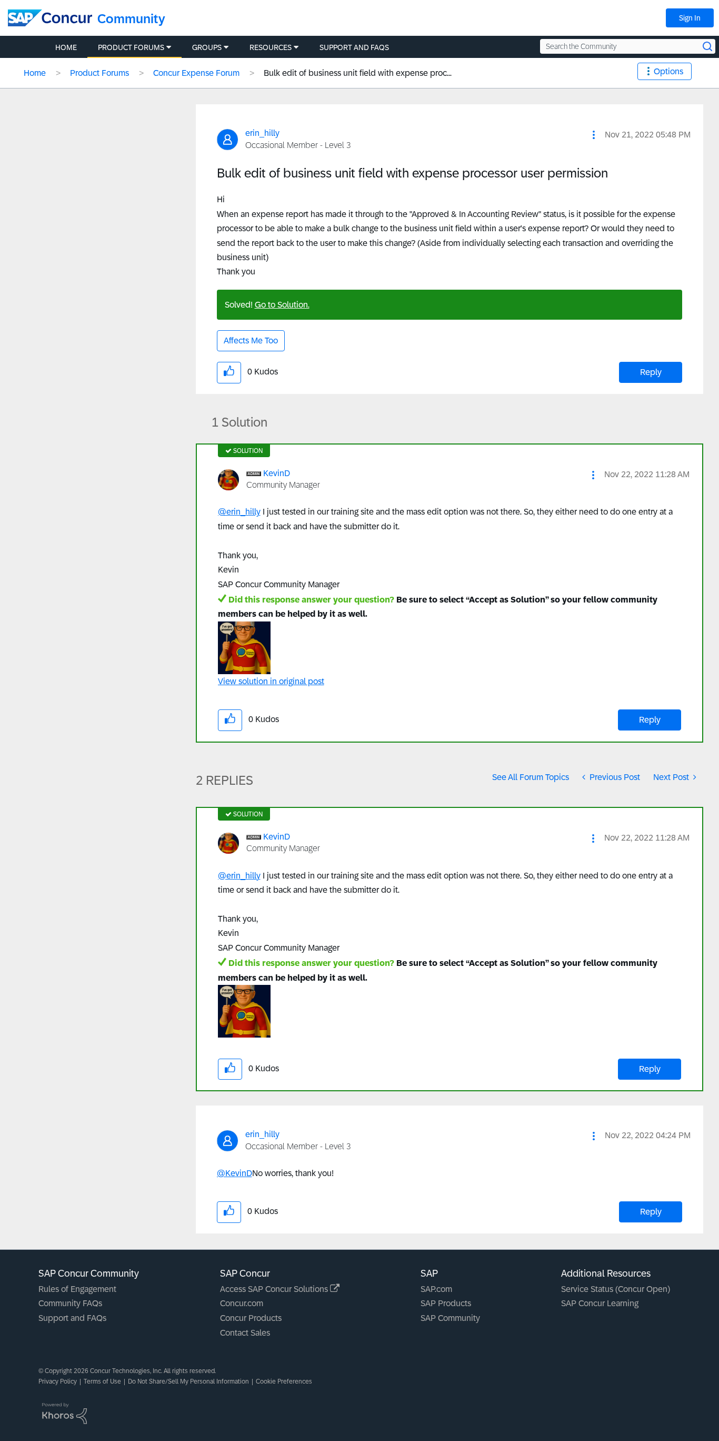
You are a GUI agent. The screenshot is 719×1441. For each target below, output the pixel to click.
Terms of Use (102, 1381)
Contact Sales (245, 1332)
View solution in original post (271, 681)
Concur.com (241, 1303)
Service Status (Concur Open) (615, 1289)
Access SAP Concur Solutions (275, 1289)
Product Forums (99, 72)
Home (35, 72)
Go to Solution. (282, 304)
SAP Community (450, 1318)
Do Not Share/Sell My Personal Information (188, 1381)
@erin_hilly (239, 511)
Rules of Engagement (77, 1289)
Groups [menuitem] (207, 47)
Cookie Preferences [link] (284, 1381)
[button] (594, 135)
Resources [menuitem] (270, 47)
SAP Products (446, 1303)
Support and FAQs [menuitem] (354, 47)
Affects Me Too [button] (251, 340)
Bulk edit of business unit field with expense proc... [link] (358, 72)
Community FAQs (70, 1303)
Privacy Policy (57, 1381)
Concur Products (251, 1318)
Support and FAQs (72, 1318)
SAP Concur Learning (599, 1303)
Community (131, 19)
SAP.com (436, 1289)
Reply (651, 372)
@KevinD (234, 1173)
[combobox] (627, 46)
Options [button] (668, 71)
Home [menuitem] (66, 47)
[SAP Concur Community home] (50, 17)
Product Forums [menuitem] (131, 47)
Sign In (690, 18)
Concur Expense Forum (196, 72)
